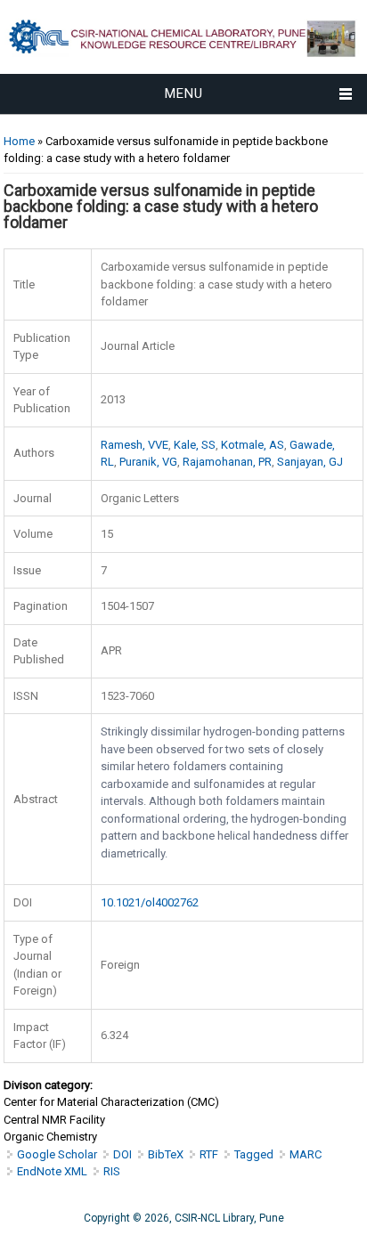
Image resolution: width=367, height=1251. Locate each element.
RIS (111, 1171)
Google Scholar (57, 1154)
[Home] (183, 64)
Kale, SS (195, 444)
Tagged (253, 1154)
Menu (184, 93)
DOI (122, 1154)
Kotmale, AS (252, 444)
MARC (306, 1154)
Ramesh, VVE (134, 444)
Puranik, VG (148, 461)
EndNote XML (52, 1171)
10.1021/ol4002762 (150, 902)
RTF (209, 1154)
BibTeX (166, 1154)
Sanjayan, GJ (310, 461)
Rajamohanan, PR (227, 461)
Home (19, 141)
